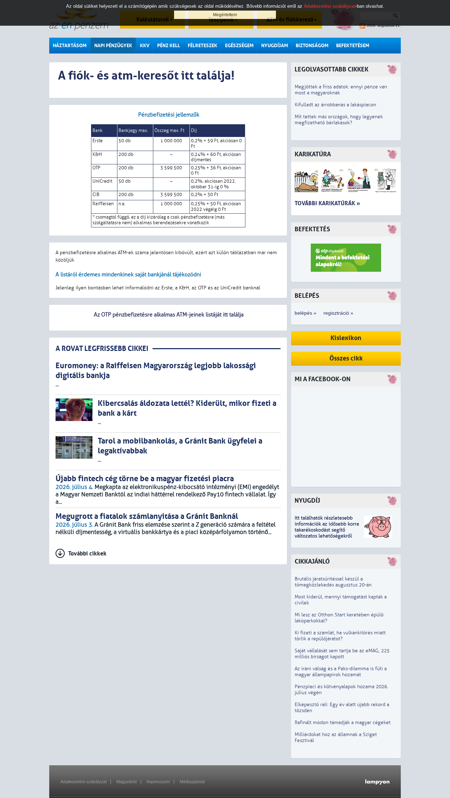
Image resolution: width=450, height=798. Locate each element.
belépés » (305, 313)
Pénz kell (168, 46)
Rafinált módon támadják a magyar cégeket (343, 722)
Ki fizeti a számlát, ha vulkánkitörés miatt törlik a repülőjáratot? (340, 636)
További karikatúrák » (327, 203)
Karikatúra (313, 154)
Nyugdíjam (274, 46)
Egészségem (239, 46)
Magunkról (126, 781)
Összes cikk (346, 358)
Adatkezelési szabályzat (83, 781)
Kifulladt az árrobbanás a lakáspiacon (335, 105)
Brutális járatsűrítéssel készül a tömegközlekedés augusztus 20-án (333, 582)
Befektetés (312, 229)
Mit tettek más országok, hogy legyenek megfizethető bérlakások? (339, 120)
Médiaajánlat (192, 781)
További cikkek (87, 553)
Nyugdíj (307, 500)
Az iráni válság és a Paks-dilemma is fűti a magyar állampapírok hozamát (341, 672)
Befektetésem (352, 46)
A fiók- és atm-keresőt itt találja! (146, 76)
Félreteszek (202, 46)
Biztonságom (312, 46)
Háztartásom (69, 46)
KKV (144, 46)
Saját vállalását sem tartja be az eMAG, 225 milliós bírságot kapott (342, 654)
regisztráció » (338, 313)
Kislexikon (345, 338)
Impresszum (158, 781)
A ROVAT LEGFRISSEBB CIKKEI (102, 349)
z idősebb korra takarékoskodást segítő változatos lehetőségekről (327, 530)
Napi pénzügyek (113, 46)
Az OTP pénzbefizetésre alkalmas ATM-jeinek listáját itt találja (168, 315)
